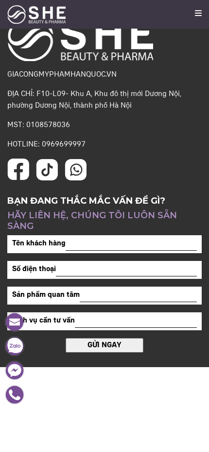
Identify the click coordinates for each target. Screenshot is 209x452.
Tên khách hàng (39, 243)
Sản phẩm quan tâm (46, 295)
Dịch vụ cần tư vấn (43, 320)
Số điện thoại (34, 269)
